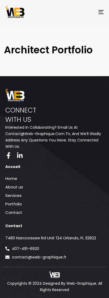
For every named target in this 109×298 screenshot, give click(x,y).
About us (14, 187)
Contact (13, 212)
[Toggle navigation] (87, 12)
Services (13, 195)
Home (11, 178)
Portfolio (13, 204)
